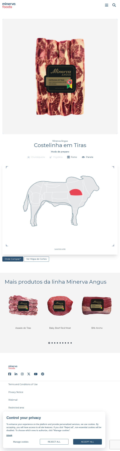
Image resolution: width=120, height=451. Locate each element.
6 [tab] (62, 344)
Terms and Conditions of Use (23, 384)
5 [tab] (60, 344)
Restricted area (16, 407)
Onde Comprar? (13, 259)
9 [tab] (71, 344)
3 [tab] (54, 344)
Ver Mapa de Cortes (36, 259)
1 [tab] (49, 345)
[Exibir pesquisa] (114, 5)
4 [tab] (57, 344)
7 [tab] (65, 344)
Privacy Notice (15, 392)
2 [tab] (52, 344)
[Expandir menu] (106, 5)
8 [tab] (68, 344)
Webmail (12, 400)
